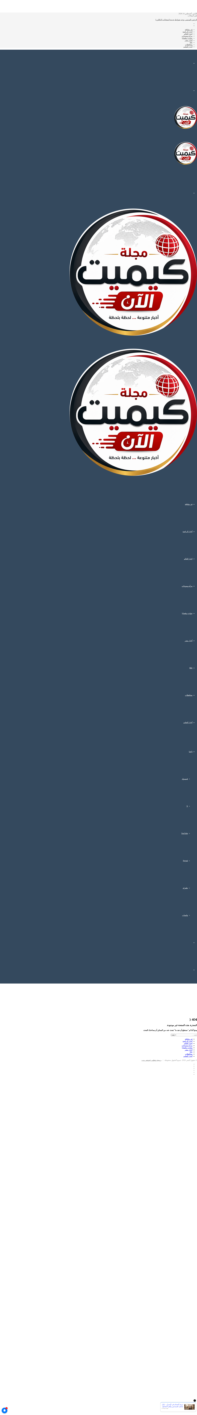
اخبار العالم (188, 34)
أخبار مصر (188, 40)
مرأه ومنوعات (187, 36)
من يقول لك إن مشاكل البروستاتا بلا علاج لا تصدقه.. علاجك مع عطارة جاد (169, 20)
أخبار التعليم (187, 47)
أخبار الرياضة (187, 32)
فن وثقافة (188, 30)
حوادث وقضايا (187, 38)
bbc (191, 42)
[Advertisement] (98, 7)
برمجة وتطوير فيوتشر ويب (151, 1060)
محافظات (188, 45)
